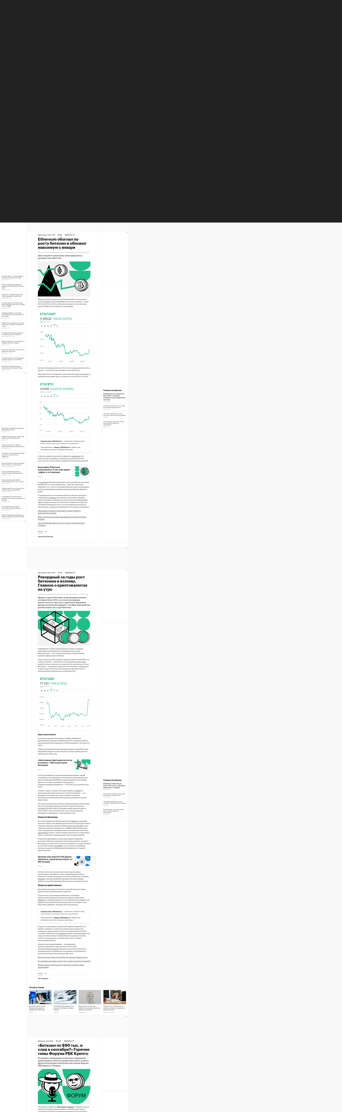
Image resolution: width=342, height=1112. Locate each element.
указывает (58, 846)
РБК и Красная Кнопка (108, 1012)
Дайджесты (106, 426)
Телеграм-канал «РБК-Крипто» (51, 441)
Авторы (40, 531)
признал (53, 498)
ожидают (41, 879)
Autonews (56, 1012)
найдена (41, 900)
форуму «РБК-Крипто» (62, 447)
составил (77, 791)
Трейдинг (105, 417)
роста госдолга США (75, 826)
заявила (62, 933)
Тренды (31, 1012)
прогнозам (44, 482)
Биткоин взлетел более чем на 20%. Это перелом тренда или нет (63, 957)
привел (74, 821)
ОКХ (41, 322)
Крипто (40, 476)
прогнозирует (43, 833)
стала (83, 662)
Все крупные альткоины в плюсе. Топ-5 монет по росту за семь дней (64, 961)
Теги (45, 531)
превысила (76, 456)
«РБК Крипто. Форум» (65, 1107)
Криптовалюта (42, 235)
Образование (82, 1012)
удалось (55, 949)
